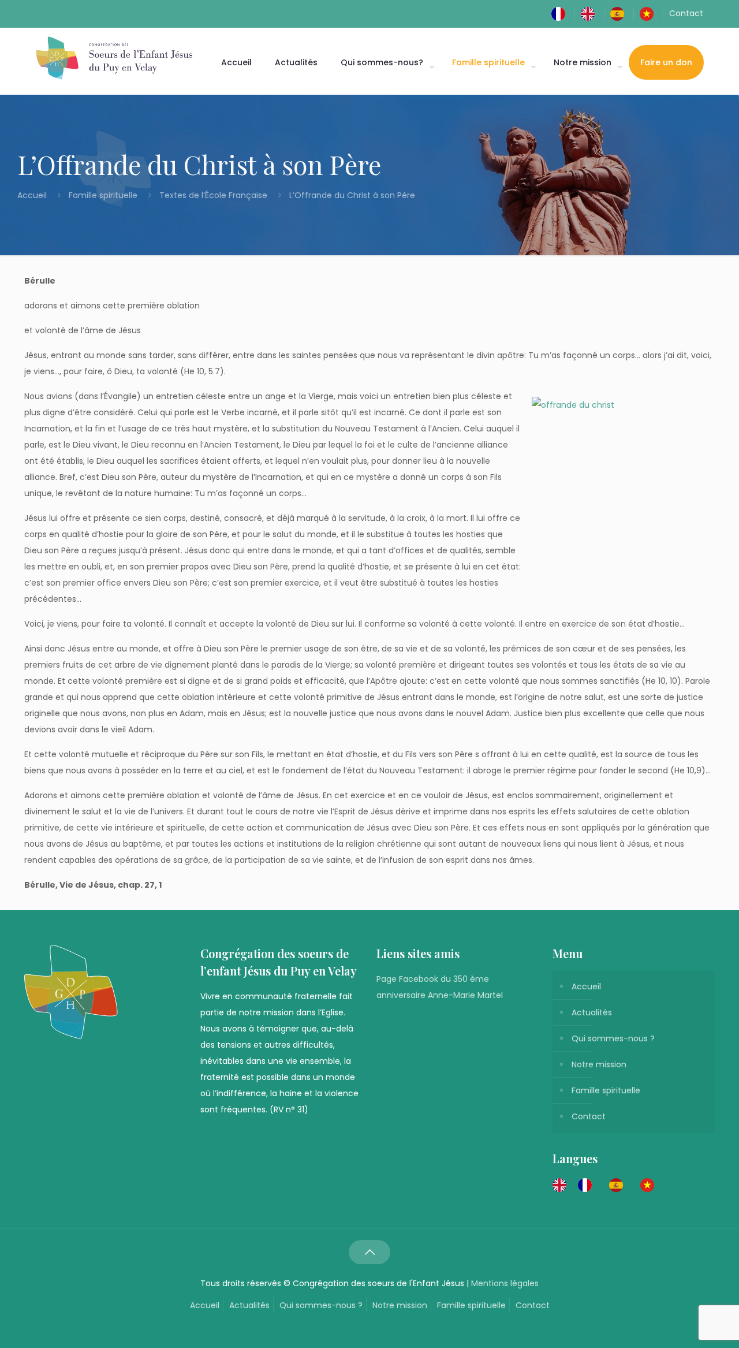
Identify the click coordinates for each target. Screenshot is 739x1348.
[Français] (561, 13)
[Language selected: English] (609, 1184)
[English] (590, 13)
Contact (686, 13)
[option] (587, 1185)
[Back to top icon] (369, 1252)
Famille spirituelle (103, 195)
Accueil (33, 195)
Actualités (592, 1012)
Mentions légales (505, 1283)
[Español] (620, 13)
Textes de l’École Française (213, 195)
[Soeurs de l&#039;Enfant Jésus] (114, 58)
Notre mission (599, 1064)
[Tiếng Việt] (649, 13)
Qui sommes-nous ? (613, 1038)
